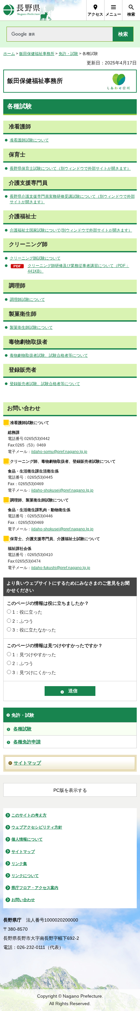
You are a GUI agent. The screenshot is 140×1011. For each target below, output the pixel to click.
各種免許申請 (27, 741)
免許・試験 (68, 53)
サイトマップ (27, 762)
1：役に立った (27, 612)
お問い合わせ (23, 900)
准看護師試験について (29, 140)
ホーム (9, 53)
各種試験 (22, 728)
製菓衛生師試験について (31, 327)
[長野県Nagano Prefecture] (21, 10)
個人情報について (27, 839)
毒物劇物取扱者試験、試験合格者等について (49, 355)
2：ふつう (22, 621)
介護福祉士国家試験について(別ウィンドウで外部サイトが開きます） (71, 230)
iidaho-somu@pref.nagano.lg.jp (59, 451)
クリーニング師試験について (35, 258)
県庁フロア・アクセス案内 (34, 887)
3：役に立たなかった (34, 629)
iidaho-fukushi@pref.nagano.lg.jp (60, 567)
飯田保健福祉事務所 (36, 53)
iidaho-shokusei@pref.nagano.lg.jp (62, 490)
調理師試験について (27, 299)
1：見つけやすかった (34, 654)
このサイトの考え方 (29, 815)
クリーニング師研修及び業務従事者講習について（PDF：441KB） (78, 268)
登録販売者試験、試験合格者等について (45, 383)
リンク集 (19, 863)
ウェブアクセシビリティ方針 (36, 827)
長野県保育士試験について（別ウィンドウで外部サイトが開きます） (70, 168)
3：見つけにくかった (34, 672)
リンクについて (25, 875)
